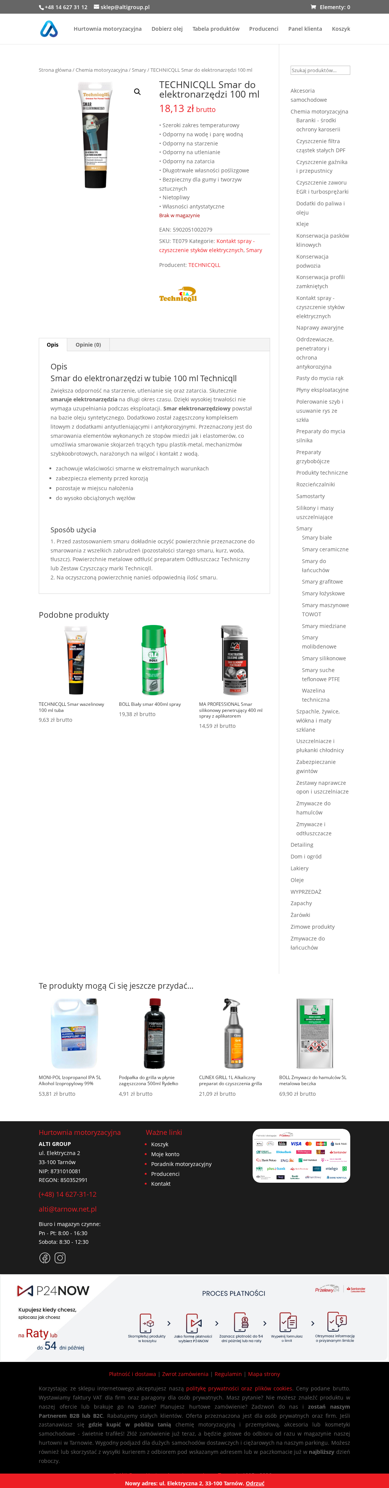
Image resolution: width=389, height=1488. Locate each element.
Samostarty (310, 496)
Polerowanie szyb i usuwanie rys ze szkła (319, 410)
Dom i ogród (306, 856)
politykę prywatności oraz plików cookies (239, 1388)
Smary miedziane (324, 626)
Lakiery (299, 868)
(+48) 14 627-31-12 (67, 1194)
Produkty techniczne (322, 472)
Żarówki (300, 914)
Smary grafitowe (322, 581)
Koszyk (341, 29)
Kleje (302, 223)
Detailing (302, 844)
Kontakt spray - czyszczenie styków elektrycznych (320, 307)
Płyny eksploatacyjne (322, 389)
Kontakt (161, 1183)
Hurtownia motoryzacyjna (108, 29)
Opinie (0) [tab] (88, 344)
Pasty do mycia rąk (319, 378)
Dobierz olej (167, 29)
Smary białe (317, 537)
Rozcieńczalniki (315, 484)
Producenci (263, 29)
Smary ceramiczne (325, 549)
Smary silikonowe (324, 658)
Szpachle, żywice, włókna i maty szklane (318, 720)
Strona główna (55, 69)
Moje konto (165, 1154)
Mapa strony (264, 1374)
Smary (139, 69)
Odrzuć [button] (255, 1483)
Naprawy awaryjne (320, 327)
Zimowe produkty (313, 926)
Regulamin (228, 1374)
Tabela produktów (216, 29)
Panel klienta (305, 29)
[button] (137, 92)
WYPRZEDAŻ (306, 891)
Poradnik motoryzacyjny (181, 1164)
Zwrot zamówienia (185, 1374)
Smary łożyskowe (323, 593)
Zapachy (301, 903)
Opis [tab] (53, 344)
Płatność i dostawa (132, 1374)
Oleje (297, 880)
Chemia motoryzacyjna (102, 69)
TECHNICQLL (204, 264)
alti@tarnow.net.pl (68, 1208)
